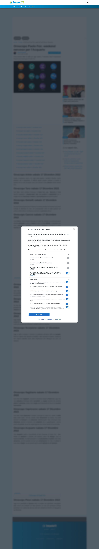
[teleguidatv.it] (17, 2)
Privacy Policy (58, 319)
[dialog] (49, 274)
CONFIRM (39, 314)
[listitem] (49, 254)
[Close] (74, 229)
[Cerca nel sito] (88, 2)
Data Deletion (41, 319)
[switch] (67, 258)
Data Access (49, 319)
